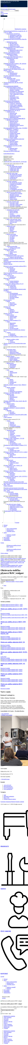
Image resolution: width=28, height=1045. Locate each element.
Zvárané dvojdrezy (14, 282)
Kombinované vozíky (15, 450)
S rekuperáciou (13, 188)
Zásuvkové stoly (13, 271)
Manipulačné (13, 323)
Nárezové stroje (10, 394)
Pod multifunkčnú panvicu (16, 294)
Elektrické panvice (14, 121)
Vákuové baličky (11, 403)
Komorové (12, 405)
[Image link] (15, 32)
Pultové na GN (13, 468)
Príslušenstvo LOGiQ (15, 51)
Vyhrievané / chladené (15, 79)
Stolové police (13, 317)
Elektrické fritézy (14, 148)
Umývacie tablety (14, 498)
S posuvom (12, 342)
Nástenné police (13, 316)
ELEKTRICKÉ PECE (9, 153)
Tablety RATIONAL (14, 107)
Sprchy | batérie (10, 250)
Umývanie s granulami (15, 205)
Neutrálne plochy (14, 126)
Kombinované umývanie (15, 196)
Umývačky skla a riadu (12, 173)
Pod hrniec (12, 298)
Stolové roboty (13, 351)
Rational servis (10, 530)
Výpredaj (6, 1028)
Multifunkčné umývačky (12, 58)
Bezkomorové (13, 406)
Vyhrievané (12, 433)
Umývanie (6, 1018)
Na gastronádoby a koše (15, 443)
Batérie (11, 253)
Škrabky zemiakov (11, 387)
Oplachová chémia (14, 494)
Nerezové (12, 388)
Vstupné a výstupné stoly (15, 220)
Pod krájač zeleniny (14, 297)
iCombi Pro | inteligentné (15, 103)
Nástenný (12, 309)
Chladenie (6, 1020)
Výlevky (9, 332)
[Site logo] (4, 9)
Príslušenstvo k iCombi (15, 37)
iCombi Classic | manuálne (16, 105)
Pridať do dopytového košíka (7, 580)
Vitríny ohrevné (10, 466)
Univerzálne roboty (11, 349)
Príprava (6, 1023)
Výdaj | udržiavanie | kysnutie (17, 94)
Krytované (12, 270)
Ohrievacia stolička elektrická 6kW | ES (13, 642)
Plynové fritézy (13, 149)
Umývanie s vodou (14, 203)
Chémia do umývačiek (12, 246)
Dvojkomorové (13, 231)
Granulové (12, 62)
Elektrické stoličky (14, 141)
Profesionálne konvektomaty (16, 88)
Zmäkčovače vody (11, 226)
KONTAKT (4, 973)
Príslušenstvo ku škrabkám (16, 391)
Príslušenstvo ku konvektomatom (17, 109)
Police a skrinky (10, 315)
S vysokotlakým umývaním (16, 189)
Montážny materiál (14, 312)
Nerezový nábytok (8, 1021)
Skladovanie (6, 1027)
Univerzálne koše (14, 235)
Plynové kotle (13, 114)
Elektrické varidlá (14, 136)
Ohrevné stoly (10, 460)
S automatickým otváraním (16, 193)
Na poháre (12, 241)
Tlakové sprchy (13, 251)
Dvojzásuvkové (13, 74)
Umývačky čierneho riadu (13, 201)
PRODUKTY (5, 846)
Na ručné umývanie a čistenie (13, 504)
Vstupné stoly (13, 286)
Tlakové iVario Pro (14, 44)
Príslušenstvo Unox (14, 97)
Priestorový (12, 310)
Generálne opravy (11, 531)
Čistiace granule (13, 199)
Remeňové (12, 399)
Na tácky (12, 214)
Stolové (11, 371)
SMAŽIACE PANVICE (12, 120)
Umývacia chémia (14, 493)
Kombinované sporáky (15, 133)
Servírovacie (12, 442)
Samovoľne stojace (14, 352)
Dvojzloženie (13, 365)
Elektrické (12, 227)
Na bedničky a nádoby (15, 215)
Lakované (12, 390)
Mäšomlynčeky (10, 363)
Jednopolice (12, 473)
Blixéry (11, 375)
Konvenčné (12, 95)
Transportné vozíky (11, 78)
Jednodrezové (13, 277)
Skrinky (11, 319)
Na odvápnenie (13, 509)
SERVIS (3, 889)
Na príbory (12, 237)
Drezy (11, 223)
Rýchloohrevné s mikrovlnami (17, 91)
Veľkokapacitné (13, 372)
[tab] (15, 585)
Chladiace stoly (10, 71)
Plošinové (12, 324)
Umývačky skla (10, 165)
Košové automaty (14, 211)
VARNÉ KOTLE (11, 111)
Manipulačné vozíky (11, 439)
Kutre (8, 370)
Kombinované (13, 335)
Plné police (12, 302)
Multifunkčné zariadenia (9, 1016)
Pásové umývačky (14, 212)
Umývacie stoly (13, 222)
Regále (8, 301)
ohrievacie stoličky (11, 140)
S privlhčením (13, 437)
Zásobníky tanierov (11, 477)
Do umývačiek (10, 492)
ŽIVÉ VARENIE (6, 931)
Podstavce (9, 292)
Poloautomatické (13, 397)
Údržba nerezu (13, 508)
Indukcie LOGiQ (14, 55)
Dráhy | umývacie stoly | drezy (14, 219)
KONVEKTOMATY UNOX (14, 87)
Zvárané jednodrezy (14, 281)
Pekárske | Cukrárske (14, 90)
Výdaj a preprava (8, 1024)
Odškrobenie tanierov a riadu (16, 507)
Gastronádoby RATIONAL (16, 106)
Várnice (8, 420)
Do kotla (12, 383)
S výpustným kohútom (15, 426)
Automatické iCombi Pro (15, 35)
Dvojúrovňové (13, 178)
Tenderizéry (12, 367)
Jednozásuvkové (13, 73)
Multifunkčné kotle (11, 48)
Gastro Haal (3, 656)
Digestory (9, 308)
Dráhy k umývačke (11, 285)
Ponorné (12, 380)
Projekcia (9, 536)
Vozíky (8, 321)
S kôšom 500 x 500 (14, 169)
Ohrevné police (10, 472)
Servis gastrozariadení (12, 528)
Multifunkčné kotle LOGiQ (16, 50)
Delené (11, 456)
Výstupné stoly (13, 287)
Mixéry (8, 378)
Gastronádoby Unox (14, 98)
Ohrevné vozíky (10, 453)
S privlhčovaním (13, 81)
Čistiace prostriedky (8, 1025)
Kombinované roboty (15, 357)
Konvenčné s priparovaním (16, 92)
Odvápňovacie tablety (15, 500)
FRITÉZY (9, 147)
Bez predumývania (14, 186)
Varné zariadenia (8, 558)
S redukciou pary (14, 177)
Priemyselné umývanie (15, 216)
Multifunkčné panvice (12, 42)
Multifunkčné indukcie (12, 54)
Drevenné (12, 412)
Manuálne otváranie (14, 195)
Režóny (11, 464)
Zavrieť (2, 976)
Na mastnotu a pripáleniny (16, 505)
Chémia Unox (13, 99)
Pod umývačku (13, 296)
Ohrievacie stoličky (17, 558)
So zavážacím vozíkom (15, 67)
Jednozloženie (13, 364)
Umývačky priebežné (12, 181)
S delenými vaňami (14, 462)
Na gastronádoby (14, 325)
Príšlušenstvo (13, 197)
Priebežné (12, 59)
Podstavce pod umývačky (16, 257)
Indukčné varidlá (13, 134)
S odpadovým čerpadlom (15, 167)
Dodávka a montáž (11, 534)
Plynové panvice (13, 122)
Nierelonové (12, 413)
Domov (2, 558)
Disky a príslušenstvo (15, 360)
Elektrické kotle (13, 113)
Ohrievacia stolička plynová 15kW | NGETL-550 (12, 562)
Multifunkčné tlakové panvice (17, 125)
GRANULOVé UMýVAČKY (14, 192)
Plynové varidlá (13, 137)
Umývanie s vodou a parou (16, 204)
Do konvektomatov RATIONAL (14, 497)
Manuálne (12, 228)
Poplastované (13, 424)
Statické (11, 340)
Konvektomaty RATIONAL (13, 33)
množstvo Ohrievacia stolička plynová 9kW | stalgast (14, 577)
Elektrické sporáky (14, 130)
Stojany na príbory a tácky (13, 339)
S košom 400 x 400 (14, 170)
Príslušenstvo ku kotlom (15, 115)
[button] (5, 613)
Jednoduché (12, 268)
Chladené (12, 434)
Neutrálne (12, 431)
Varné (11, 374)
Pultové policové (13, 469)
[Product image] (12, 606)
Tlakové (11, 230)
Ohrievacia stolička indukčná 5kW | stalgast (11, 566)
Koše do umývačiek (11, 234)
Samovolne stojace (14, 66)
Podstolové (12, 61)
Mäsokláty (9, 410)
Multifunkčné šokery (11, 65)
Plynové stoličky (13, 143)
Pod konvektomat (14, 293)
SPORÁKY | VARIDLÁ (12, 129)
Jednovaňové (13, 454)
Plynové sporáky (13, 132)
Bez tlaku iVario (13, 43)
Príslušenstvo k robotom (15, 353)
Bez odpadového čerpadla (16, 166)
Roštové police (13, 304)
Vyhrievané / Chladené (15, 435)
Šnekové (12, 398)
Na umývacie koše (14, 328)
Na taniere (12, 238)
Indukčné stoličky (14, 144)
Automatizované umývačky (13, 209)
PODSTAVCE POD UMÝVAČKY (15, 256)
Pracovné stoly (10, 267)
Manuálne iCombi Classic (16, 36)
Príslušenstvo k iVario (15, 46)
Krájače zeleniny (10, 356)
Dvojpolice (12, 475)
